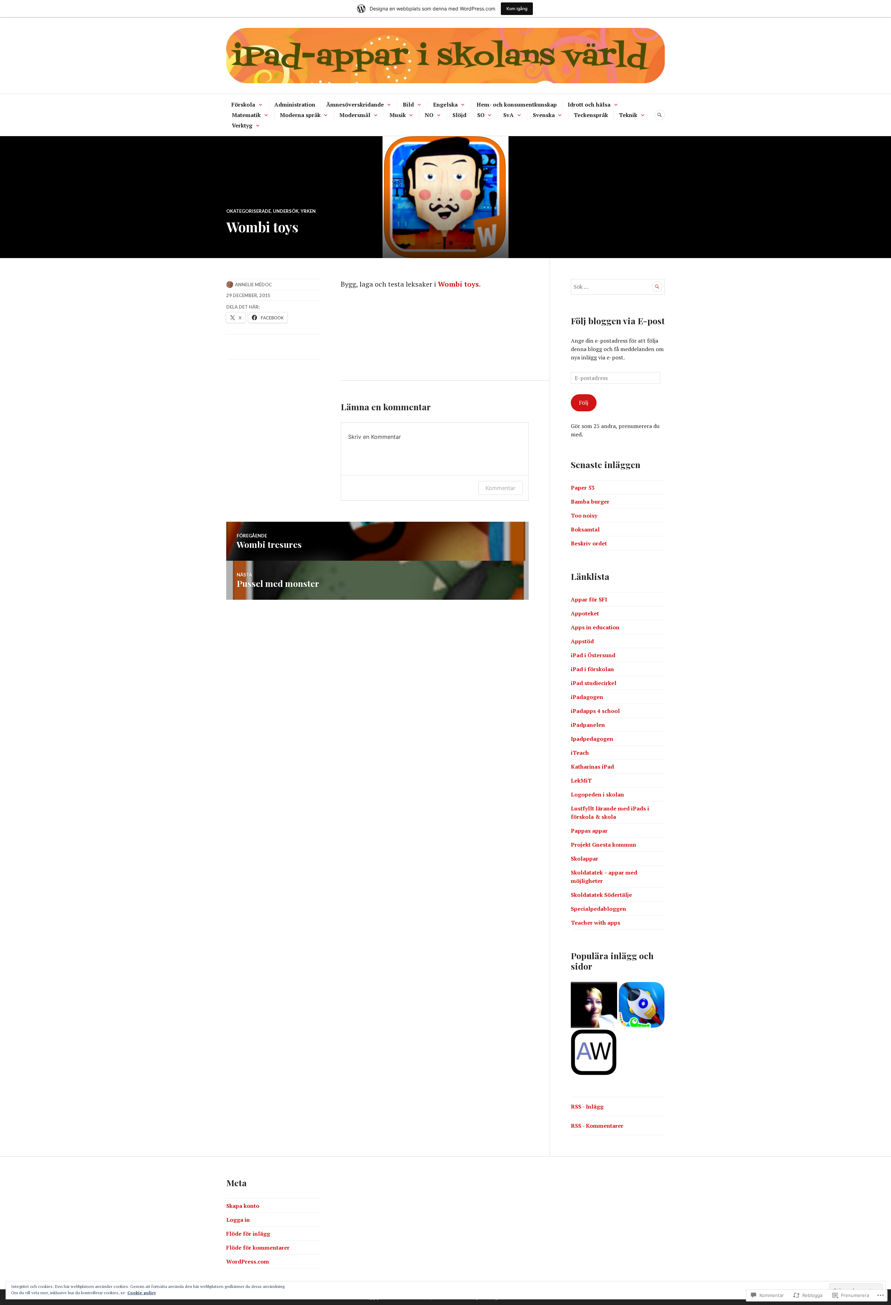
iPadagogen (587, 697)
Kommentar (500, 487)
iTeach (580, 752)
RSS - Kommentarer (597, 1125)
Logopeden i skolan (597, 794)
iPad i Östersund (593, 655)
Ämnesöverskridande (355, 104)
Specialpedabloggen (598, 908)
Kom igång (516, 8)
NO (429, 115)
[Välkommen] (594, 1005)
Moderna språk (300, 115)
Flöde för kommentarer (258, 1247)
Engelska (445, 104)
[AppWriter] (594, 1053)
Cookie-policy (141, 1292)
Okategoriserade (248, 211)
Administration (294, 104)
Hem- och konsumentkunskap (516, 104)
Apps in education (595, 627)
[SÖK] (659, 115)
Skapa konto (242, 1206)
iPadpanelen (588, 725)
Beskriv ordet (589, 543)
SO (480, 115)
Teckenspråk (591, 115)
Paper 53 (582, 487)
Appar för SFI (589, 599)
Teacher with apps (595, 922)
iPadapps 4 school (595, 711)
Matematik (246, 115)
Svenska (544, 115)
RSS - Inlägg (587, 1106)
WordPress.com (247, 1261)
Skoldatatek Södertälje (601, 895)
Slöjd (459, 115)
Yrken (308, 211)
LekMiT (581, 780)
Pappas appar (589, 830)
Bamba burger (590, 501)
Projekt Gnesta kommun (603, 844)
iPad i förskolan (592, 669)
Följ (583, 402)
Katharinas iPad (592, 766)
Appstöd (582, 641)
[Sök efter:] (618, 286)
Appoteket (585, 613)
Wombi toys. (459, 284)
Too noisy (584, 515)
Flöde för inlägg (248, 1233)
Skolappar (584, 858)
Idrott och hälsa (589, 104)
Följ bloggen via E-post (618, 320)
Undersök (286, 211)
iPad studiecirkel (593, 683)
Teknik (628, 115)
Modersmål (354, 115)
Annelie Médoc (253, 284)
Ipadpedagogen (592, 739)
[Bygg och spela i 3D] (641, 1005)
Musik (397, 115)
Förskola (243, 104)
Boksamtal (585, 529)
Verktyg (242, 125)
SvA (508, 115)
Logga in (238, 1220)
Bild (408, 104)
